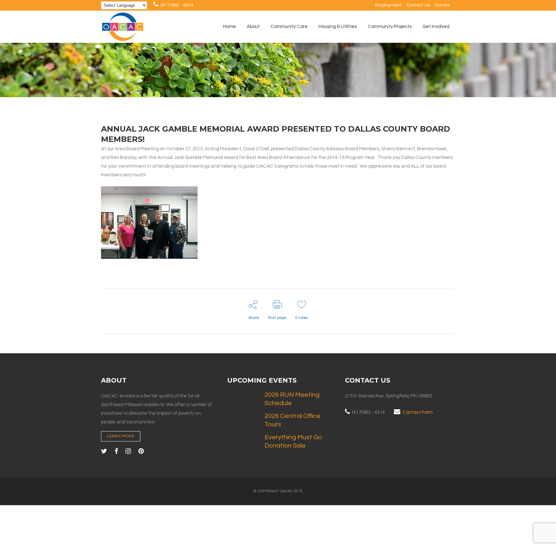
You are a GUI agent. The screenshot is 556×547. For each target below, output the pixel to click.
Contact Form (418, 412)
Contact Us (418, 5)
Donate (442, 5)
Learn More (120, 436)
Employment (388, 5)
